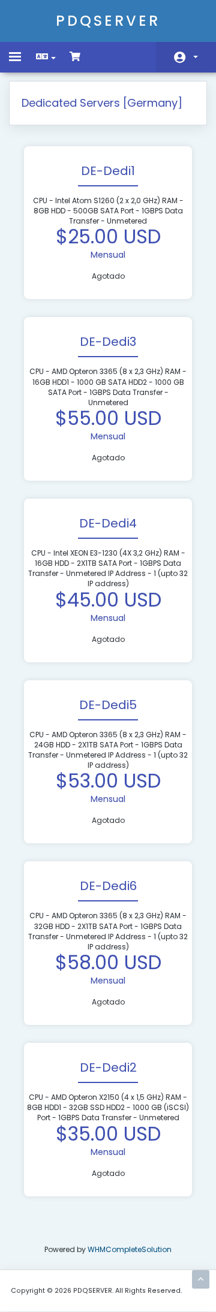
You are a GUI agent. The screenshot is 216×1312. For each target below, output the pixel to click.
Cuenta (186, 57)
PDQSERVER (108, 21)
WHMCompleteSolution (130, 1249)
